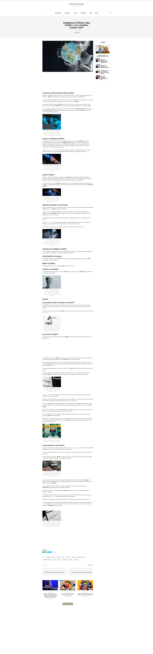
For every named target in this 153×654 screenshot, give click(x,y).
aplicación (69, 99)
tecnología (52, 150)
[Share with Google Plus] (77, 32)
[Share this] (74, 32)
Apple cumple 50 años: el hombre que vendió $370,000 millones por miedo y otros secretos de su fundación (50, 595)
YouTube (76, 559)
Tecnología (65, 559)
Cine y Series (102, 54)
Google (80, 405)
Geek (91, 13)
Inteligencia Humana (47, 559)
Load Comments (67, 603)
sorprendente (49, 394)
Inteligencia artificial (81, 557)
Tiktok (71, 559)
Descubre (58, 13)
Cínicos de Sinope (76, 4)
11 (43, 565)
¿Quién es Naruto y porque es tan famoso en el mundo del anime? (85, 594)
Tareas (59, 559)
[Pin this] (78, 32)
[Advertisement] (67, 82)
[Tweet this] (75, 32)
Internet (54, 559)
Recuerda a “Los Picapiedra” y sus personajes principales (105, 66)
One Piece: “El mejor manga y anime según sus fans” (67, 594)
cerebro (58, 557)
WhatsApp (46, 312)
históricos (53, 496)
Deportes (84, 13)
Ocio (96, 13)
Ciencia (68, 557)
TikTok (43, 503)
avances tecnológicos (50, 557)
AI (43, 557)
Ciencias (67, 13)
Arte (75, 13)
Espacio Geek (50, 592)
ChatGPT (63, 557)
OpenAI (48, 338)
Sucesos (102, 69)
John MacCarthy (49, 222)
